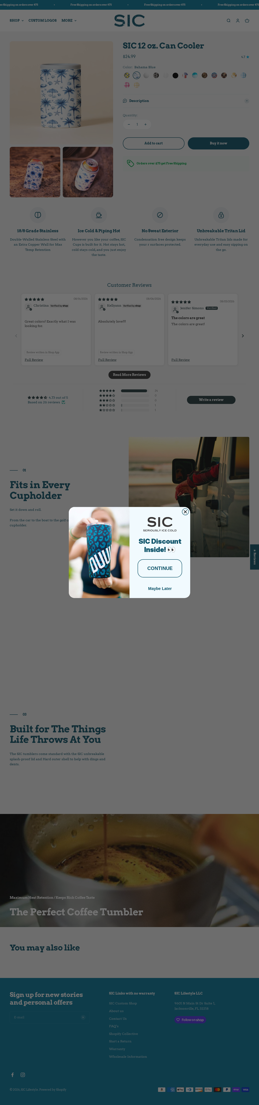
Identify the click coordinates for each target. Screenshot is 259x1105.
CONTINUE (160, 568)
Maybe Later (160, 588)
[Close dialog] (185, 512)
